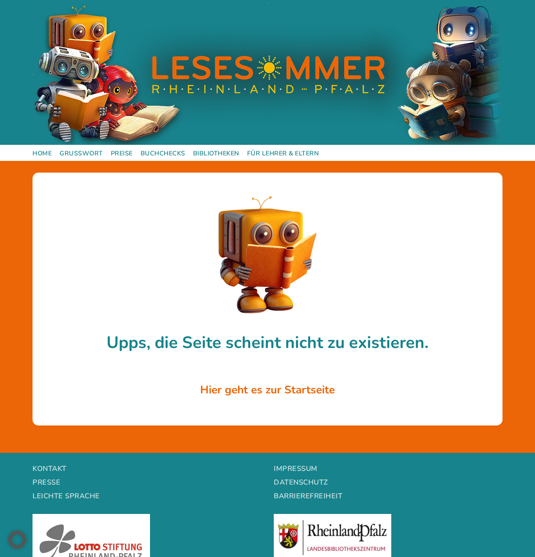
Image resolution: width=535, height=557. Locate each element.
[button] (17, 540)
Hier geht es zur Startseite (267, 389)
